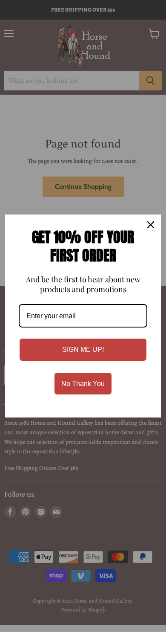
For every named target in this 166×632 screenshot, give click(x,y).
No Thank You (83, 383)
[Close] (150, 225)
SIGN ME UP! (83, 349)
